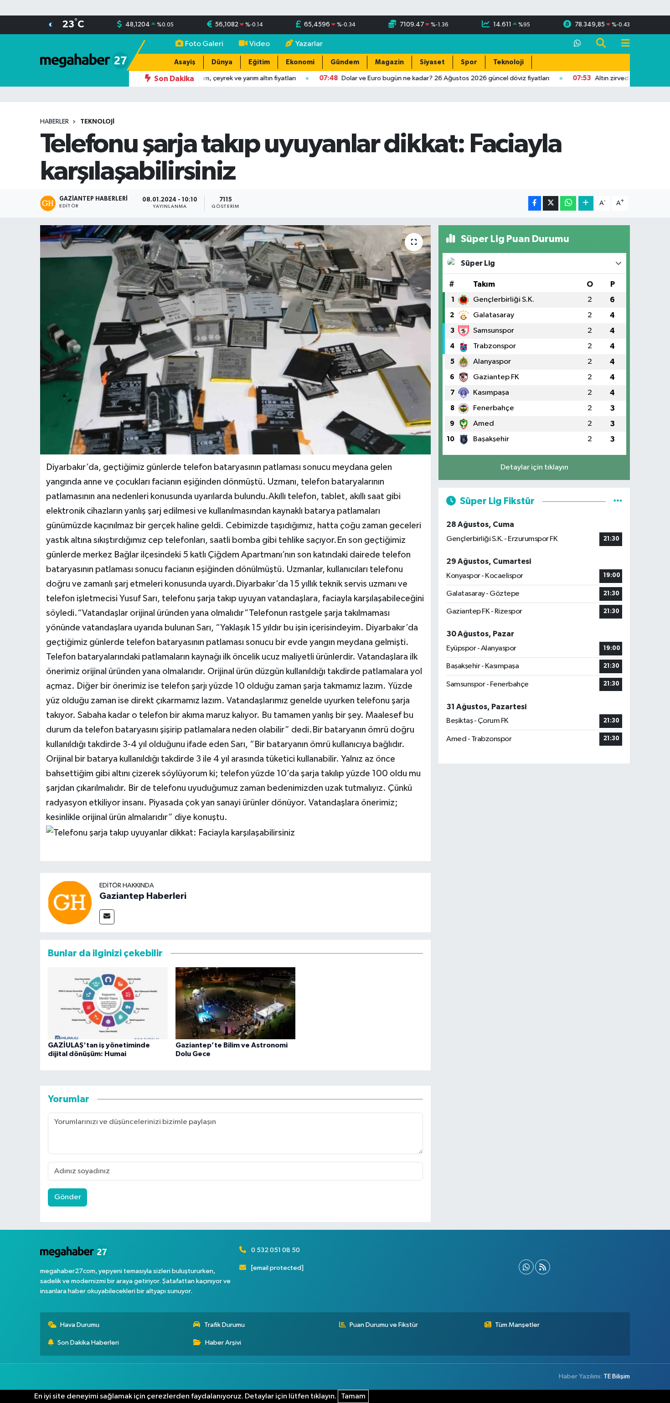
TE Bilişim (616, 1376)
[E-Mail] (106, 916)
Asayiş (185, 62)
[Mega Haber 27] (84, 60)
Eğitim (259, 62)
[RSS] (542, 1266)
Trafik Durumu (224, 1324)
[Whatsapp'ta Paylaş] (568, 203)
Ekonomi (300, 62)
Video (259, 44)
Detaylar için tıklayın (534, 467)
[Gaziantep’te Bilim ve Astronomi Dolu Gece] (235, 1003)
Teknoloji (508, 62)
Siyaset (432, 62)
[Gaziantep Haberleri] (70, 902)
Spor (469, 62)
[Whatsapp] (526, 1266)
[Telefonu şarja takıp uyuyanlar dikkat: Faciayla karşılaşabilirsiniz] (235, 339)
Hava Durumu (79, 1324)
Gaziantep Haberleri (142, 896)
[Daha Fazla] (585, 203)
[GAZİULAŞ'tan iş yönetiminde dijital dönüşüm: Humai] (108, 1003)
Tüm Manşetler (517, 1324)
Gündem (344, 62)
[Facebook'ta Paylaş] (534, 203)
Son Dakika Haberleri (88, 1342)
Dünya (221, 62)
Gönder (67, 1197)
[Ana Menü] (621, 44)
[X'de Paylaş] (550, 203)
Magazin (389, 62)
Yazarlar (309, 44)
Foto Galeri (204, 44)
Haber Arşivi (223, 1342)
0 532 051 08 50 (275, 1250)
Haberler (54, 122)
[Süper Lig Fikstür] (617, 501)
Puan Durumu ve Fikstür (384, 1324)
